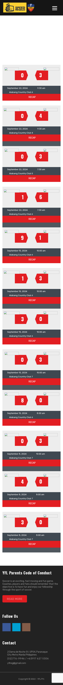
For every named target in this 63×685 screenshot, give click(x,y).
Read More (14, 599)
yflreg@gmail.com (16, 663)
